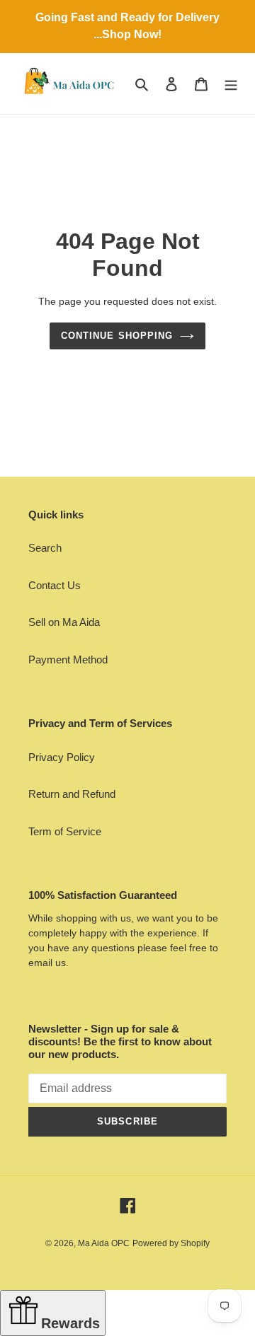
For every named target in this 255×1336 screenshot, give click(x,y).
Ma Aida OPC (104, 1243)
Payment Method (68, 660)
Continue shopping (117, 335)
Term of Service (64, 831)
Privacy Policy (61, 757)
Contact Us (54, 585)
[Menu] (231, 84)
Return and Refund (71, 794)
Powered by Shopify (171, 1243)
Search (45, 548)
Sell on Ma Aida (64, 622)
